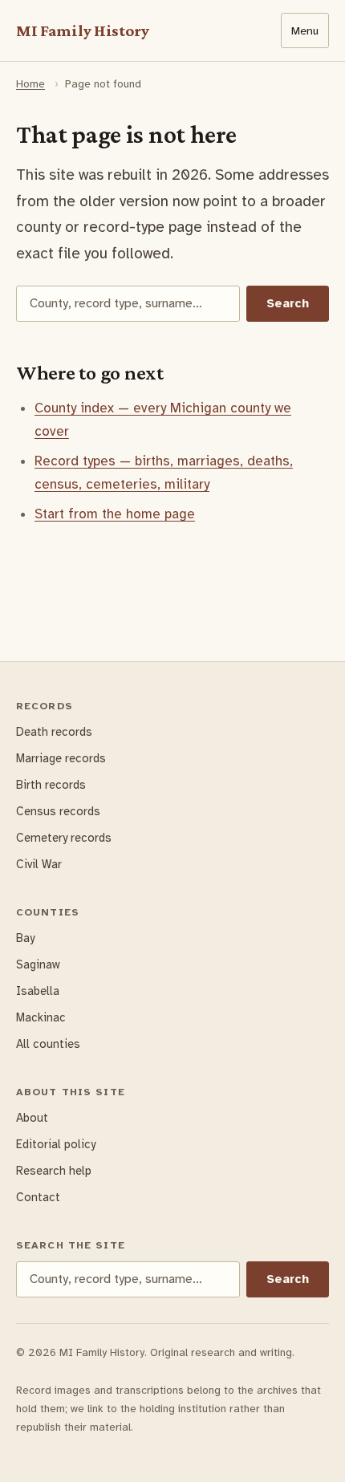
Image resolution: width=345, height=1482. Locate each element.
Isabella (37, 991)
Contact (38, 1197)
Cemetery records (64, 837)
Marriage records (61, 758)
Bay (25, 938)
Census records (58, 811)
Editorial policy (55, 1144)
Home (30, 84)
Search (287, 303)
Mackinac (41, 1017)
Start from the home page (114, 514)
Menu (305, 30)
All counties (48, 1044)
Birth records (51, 785)
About (32, 1117)
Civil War (39, 864)
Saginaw (38, 964)
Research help (53, 1170)
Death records (54, 732)
